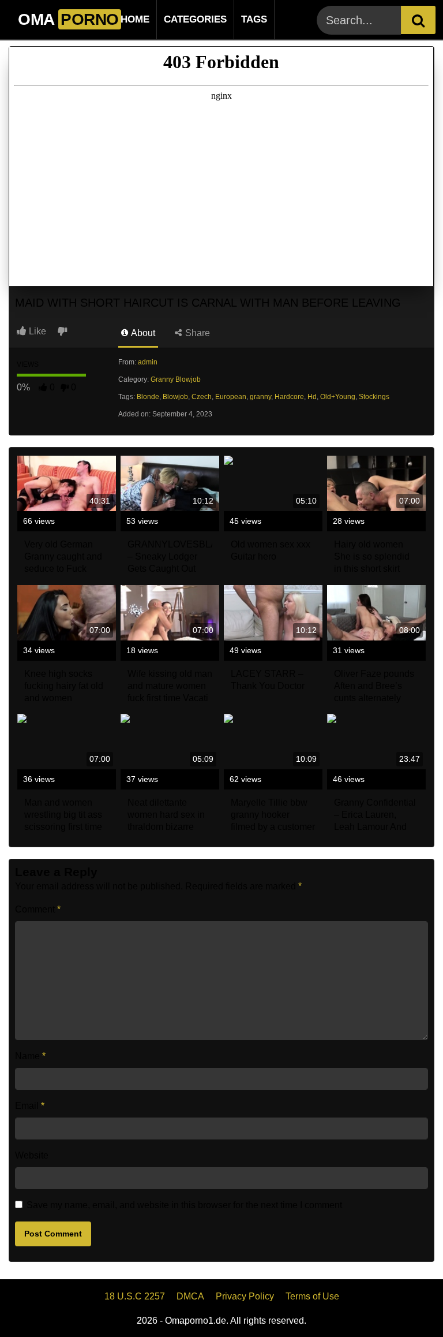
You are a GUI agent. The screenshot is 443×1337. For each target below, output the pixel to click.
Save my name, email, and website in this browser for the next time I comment (184, 1205)
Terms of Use (312, 1296)
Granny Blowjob (176, 379)
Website (31, 1155)
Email (29, 1106)
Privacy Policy (245, 1296)
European (230, 397)
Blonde (148, 397)
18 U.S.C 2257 (134, 1296)
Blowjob (175, 397)
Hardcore (289, 397)
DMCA (190, 1296)
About (142, 333)
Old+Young (337, 397)
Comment (38, 909)
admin (147, 362)
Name (30, 1056)
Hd (312, 397)
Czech (202, 397)
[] (418, 20)
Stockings (374, 397)
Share (196, 333)
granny (260, 397)
